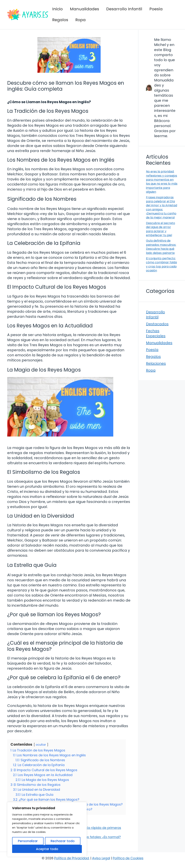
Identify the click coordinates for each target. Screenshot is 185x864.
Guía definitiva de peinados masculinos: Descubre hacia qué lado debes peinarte (161, 247)
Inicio (57, 9)
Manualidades (84, 9)
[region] (47, 829)
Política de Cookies (128, 858)
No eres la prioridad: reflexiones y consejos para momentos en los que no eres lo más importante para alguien (161, 181)
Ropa (80, 20)
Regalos (60, 20)
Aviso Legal (101, 858)
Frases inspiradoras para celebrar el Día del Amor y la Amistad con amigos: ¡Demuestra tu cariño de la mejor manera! (161, 207)
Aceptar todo (47, 849)
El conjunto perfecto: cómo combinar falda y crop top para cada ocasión (161, 264)
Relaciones (156, 363)
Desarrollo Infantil (124, 9)
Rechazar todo (63, 841)
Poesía (156, 9)
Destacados (157, 323)
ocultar (41, 745)
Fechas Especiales (155, 333)
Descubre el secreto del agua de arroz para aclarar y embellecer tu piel (160, 229)
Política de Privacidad (71, 858)
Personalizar (28, 841)
